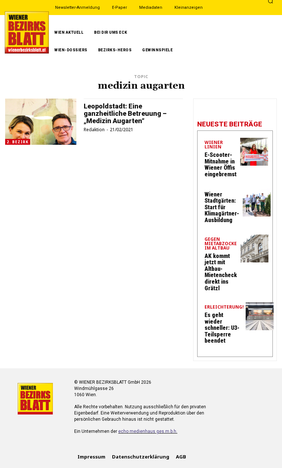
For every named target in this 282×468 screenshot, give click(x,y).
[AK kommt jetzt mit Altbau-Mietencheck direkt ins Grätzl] (254, 248)
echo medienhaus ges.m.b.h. (147, 431)
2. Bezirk (18, 141)
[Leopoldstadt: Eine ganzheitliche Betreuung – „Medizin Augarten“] (40, 122)
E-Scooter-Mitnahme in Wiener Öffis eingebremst (220, 164)
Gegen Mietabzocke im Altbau (221, 244)
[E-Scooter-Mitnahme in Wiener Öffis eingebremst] (254, 152)
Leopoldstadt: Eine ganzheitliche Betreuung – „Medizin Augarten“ (125, 113)
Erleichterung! (224, 307)
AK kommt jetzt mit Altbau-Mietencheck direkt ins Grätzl (221, 272)
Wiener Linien (214, 145)
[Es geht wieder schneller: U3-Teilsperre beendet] (260, 316)
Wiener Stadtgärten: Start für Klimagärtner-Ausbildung (222, 207)
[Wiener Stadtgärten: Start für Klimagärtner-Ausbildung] (257, 203)
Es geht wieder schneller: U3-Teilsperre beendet (222, 328)
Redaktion (94, 129)
